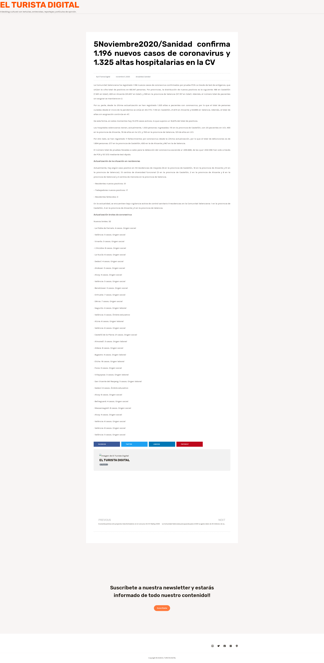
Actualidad (140, 77)
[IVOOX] (237, 646)
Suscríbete (162, 608)
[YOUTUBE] (212, 646)
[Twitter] (218, 646)
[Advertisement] (162, 491)
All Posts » (103, 464)
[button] (107, 444)
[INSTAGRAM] (231, 646)
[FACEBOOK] (225, 646)
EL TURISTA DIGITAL (39, 5)
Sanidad (147, 77)
